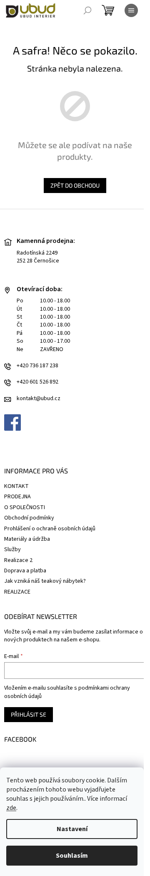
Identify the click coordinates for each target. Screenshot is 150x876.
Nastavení (72, 829)
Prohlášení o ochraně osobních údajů (49, 529)
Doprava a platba (25, 571)
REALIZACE (17, 592)
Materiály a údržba (27, 539)
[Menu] (131, 10)
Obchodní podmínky (29, 518)
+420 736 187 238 (37, 366)
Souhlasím (72, 855)
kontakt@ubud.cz (38, 399)
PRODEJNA (17, 496)
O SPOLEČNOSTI (24, 507)
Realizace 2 (18, 560)
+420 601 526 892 (37, 382)
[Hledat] (87, 10)
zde (11, 807)
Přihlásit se (28, 714)
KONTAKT (16, 486)
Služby (12, 549)
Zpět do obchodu (75, 185)
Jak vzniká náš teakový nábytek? (45, 581)
